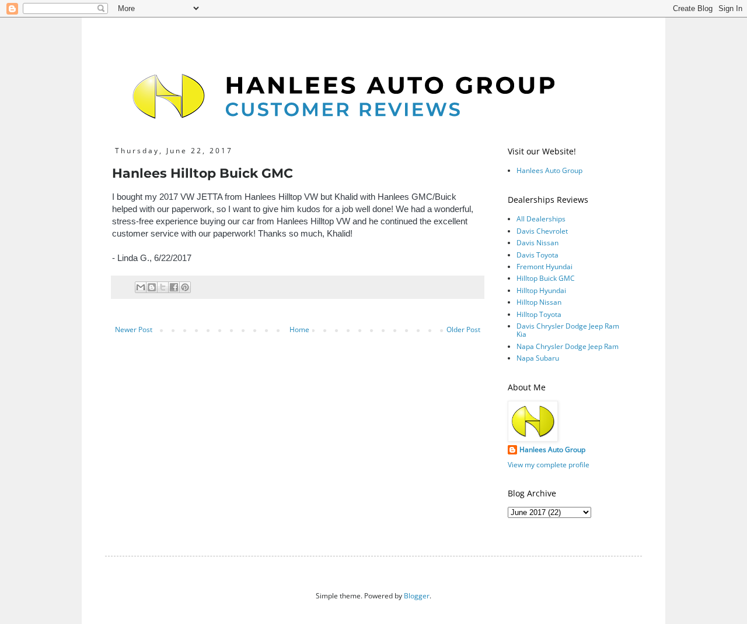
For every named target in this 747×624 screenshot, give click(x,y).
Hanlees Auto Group (549, 170)
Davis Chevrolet (542, 231)
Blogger (417, 596)
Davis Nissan (537, 243)
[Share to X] (163, 287)
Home (299, 329)
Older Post (463, 329)
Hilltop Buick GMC (545, 278)
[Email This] (140, 287)
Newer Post (133, 329)
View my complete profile (548, 465)
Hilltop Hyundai (541, 290)
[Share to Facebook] (174, 287)
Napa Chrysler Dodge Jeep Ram (567, 346)
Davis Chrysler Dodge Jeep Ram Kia (567, 330)
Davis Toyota (537, 255)
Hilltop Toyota (538, 314)
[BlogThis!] (152, 287)
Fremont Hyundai (544, 267)
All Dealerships (541, 219)
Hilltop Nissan (538, 302)
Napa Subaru (537, 358)
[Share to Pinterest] (185, 287)
